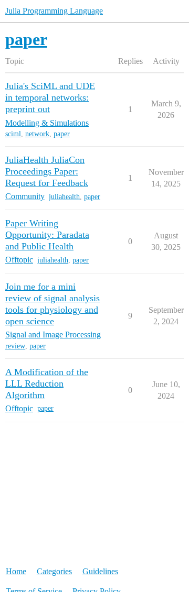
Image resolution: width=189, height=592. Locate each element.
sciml (13, 134)
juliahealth (64, 197)
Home (16, 571)
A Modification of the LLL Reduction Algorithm (46, 383)
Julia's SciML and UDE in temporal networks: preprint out (50, 97)
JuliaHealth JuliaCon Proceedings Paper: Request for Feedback (46, 171)
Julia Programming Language (54, 10)
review (15, 346)
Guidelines (100, 571)
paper (62, 134)
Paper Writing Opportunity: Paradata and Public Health (47, 234)
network (37, 134)
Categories (54, 571)
